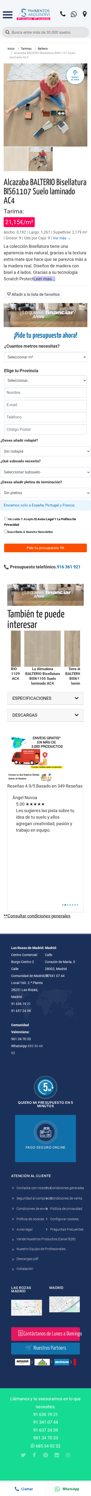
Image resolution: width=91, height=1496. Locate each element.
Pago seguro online (45, 1147)
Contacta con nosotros (34, 1188)
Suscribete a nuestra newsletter (30, 532)
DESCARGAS (24, 715)
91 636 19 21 (45, 1414)
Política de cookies (30, 1219)
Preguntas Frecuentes (66, 1229)
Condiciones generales (67, 1188)
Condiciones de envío (32, 1209)
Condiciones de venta (66, 1198)
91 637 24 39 (45, 1430)
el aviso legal (44, 519)
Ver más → (62, 238)
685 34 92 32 (47, 1446)
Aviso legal (25, 1229)
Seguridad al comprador (35, 1198)
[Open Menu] (7, 11)
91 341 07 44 (45, 1422)
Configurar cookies (64, 1219)
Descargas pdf (27, 1259)
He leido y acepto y (40, 521)
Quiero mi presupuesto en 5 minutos (45, 1104)
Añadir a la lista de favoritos (35, 294)
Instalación (25, 1269)
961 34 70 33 (45, 1437)
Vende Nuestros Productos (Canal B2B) (46, 1239)
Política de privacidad (66, 1209)
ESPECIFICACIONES (31, 698)
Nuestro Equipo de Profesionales (41, 1249)
